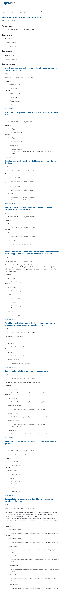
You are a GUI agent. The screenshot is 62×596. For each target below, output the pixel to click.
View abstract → (10, 109)
